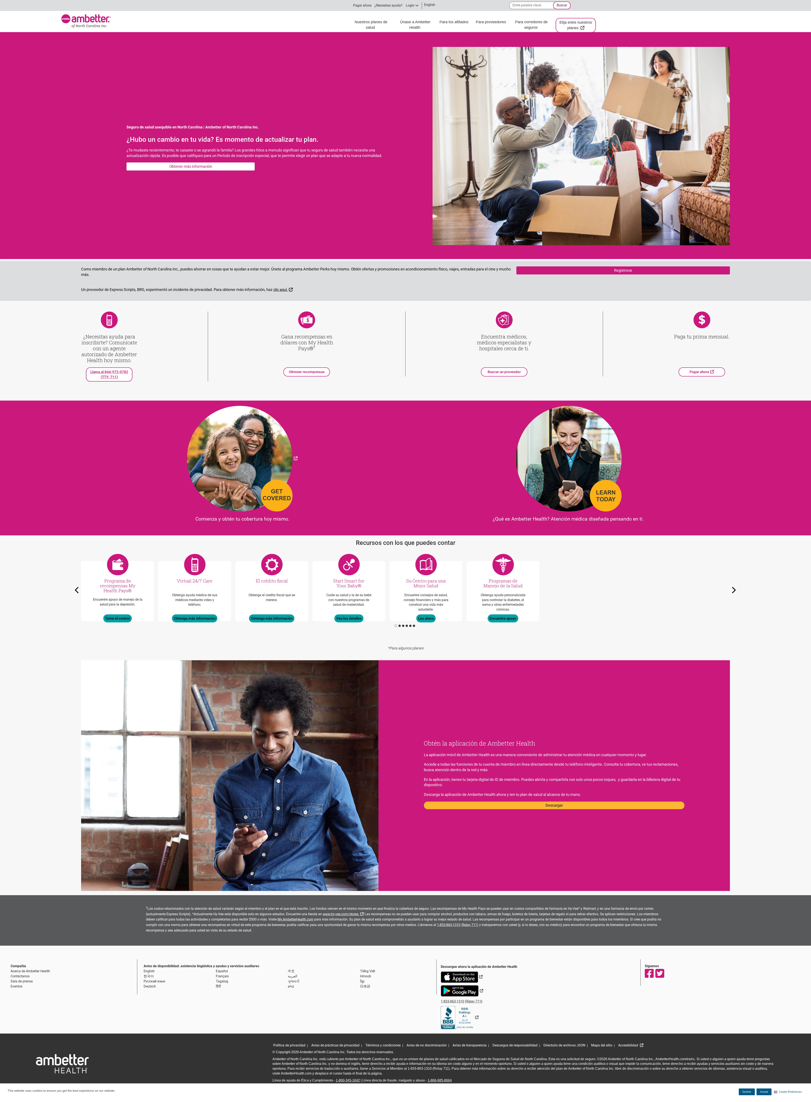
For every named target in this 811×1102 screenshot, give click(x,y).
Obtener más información (190, 166)
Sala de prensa (22, 981)
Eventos (16, 986)
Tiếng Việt (367, 971)
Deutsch (150, 986)
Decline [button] (746, 1091)
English (149, 971)
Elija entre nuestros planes (577, 25)
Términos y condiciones (383, 1045)
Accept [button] (764, 1091)
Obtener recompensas (307, 372)
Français (222, 976)
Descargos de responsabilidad (515, 1045)
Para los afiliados (454, 22)
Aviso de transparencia (470, 1045)
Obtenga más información (194, 618)
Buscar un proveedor (504, 372)
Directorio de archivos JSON (564, 1045)
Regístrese (623, 270)
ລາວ (291, 986)
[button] (788, 1091)
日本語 (365, 986)
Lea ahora (426, 618)
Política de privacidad (289, 1045)
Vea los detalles (349, 618)
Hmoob (365, 976)
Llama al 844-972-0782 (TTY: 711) (109, 374)
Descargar (554, 805)
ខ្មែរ (362, 981)
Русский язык (154, 981)
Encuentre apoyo (503, 618)
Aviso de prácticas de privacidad (335, 1045)
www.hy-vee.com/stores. (344, 913)
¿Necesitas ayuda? (388, 5)
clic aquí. (283, 289)
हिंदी (218, 986)
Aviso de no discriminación (427, 1045)
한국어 (149, 976)
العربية (292, 976)
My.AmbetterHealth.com (295, 919)
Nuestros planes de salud (371, 25)
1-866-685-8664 (440, 1080)
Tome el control (117, 618)
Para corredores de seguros (531, 25)
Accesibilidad (628, 1045)
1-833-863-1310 (448, 925)
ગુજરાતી (293, 981)
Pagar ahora (362, 5)
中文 (291, 971)
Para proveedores (491, 22)
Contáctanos (20, 976)
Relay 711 (469, 925)
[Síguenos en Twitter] (659, 973)
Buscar (562, 5)
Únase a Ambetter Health (415, 25)
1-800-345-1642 (348, 1080)
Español (222, 971)
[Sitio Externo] (242, 458)
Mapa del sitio (601, 1045)
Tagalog (222, 981)
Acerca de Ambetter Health (30, 971)
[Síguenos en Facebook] (649, 973)
